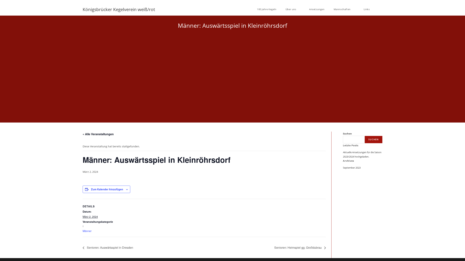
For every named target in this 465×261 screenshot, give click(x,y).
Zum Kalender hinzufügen (107, 189)
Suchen (347, 133)
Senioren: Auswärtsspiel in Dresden (109, 247)
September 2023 (352, 167)
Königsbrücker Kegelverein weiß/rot (119, 9)
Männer (87, 231)
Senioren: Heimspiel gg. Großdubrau (298, 247)
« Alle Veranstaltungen (98, 134)
